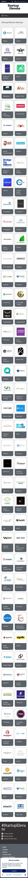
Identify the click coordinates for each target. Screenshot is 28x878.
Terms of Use (7, 854)
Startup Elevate (8, 836)
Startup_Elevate (8, 833)
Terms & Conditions (9, 857)
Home (4, 847)
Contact (5, 849)
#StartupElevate (14, 827)
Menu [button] (6, 16)
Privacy (5, 852)
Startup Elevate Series (10, 839)
